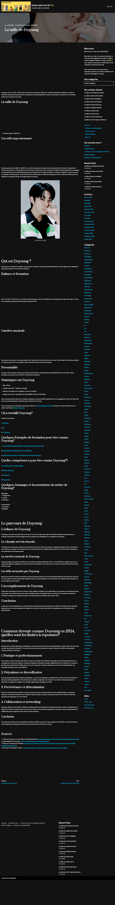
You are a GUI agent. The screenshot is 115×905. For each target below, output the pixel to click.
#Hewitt (86, 460)
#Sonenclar (88, 616)
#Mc (85, 523)
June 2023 (87, 215)
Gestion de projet (8, 470)
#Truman (87, 639)
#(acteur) (87, 248)
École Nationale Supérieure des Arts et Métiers (17, 451)
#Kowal (86, 505)
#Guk (86, 445)
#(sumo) (86, 316)
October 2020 (88, 233)
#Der (86, 412)
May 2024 (87, 200)
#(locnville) (87, 295)
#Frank (86, 433)
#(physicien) (88, 307)
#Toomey (87, 637)
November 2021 (89, 227)
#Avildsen (87, 349)
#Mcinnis (87, 526)
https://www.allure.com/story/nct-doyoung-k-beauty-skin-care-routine (45, 748)
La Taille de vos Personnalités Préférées (96, 152)
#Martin (86, 520)
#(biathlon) (87, 263)
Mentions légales (90, 134)
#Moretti (87, 532)
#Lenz (86, 511)
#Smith (86, 610)
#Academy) (87, 340)
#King (86, 502)
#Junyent (87, 487)
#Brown (86, 376)
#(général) (87, 281)
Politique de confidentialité (93, 128)
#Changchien (88, 388)
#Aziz (86, 352)
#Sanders (87, 598)
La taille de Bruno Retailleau (92, 99)
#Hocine (87, 463)
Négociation (6, 480)
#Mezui (86, 529)
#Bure (86, 382)
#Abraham (87, 334)
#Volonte (87, 648)
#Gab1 (86, 436)
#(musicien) (88, 299)
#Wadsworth (88, 651)
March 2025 (88, 197)
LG (3, 428)
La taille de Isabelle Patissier (93, 108)
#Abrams (87, 337)
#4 (85, 331)
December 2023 (89, 212)
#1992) (86, 322)
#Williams (87, 663)
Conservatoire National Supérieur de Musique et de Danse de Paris (23, 446)
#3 (85, 328)
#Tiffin (86, 633)
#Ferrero (87, 427)
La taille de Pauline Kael (91, 111)
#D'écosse (87, 403)
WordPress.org (89, 708)
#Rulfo (86, 586)
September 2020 (89, 236)
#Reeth (86, 568)
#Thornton (87, 630)
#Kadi (86, 490)
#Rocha (86, 577)
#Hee (86, 457)
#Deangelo (87, 406)
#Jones (86, 481)
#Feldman (87, 424)
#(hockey (87, 286)
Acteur (86, 678)
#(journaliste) (88, 290)
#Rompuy (87, 580)
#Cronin (86, 400)
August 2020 (88, 239)
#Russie (86, 589)
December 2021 (89, 224)
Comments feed (89, 705)
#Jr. (85, 484)
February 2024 (88, 209)
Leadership (6, 475)
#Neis (86, 541)
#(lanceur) (87, 292)
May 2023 (87, 218)
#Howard (87, 469)
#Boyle (86, 370)
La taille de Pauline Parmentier (93, 96)
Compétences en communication (13, 466)
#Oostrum (87, 547)
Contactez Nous (90, 131)
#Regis (86, 571)
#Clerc (86, 391)
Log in (86, 699)
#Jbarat (86, 475)
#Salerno (87, 595)
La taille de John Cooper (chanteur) (95, 120)
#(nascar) (87, 301)
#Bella (86, 358)
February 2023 (88, 221)
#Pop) (86, 562)
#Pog (86, 559)
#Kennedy (87, 496)
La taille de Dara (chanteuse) (93, 117)
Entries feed (88, 702)
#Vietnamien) (88, 642)
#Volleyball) (88, 645)
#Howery (87, 472)
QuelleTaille (10, 25)
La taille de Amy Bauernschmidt (94, 93)
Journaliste (87, 690)
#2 (85, 325)
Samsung (5, 423)
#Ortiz (86, 550)
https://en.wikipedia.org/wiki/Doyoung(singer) (35, 741)
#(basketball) (88, 260)
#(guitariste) (88, 284)
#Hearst (86, 454)
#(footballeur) (88, 278)
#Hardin (86, 448)
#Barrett (87, 355)
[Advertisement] (40, 55)
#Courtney (87, 397)
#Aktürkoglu (88, 343)
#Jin (85, 478)
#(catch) (87, 266)
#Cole (86, 394)
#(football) (87, 275)
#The (86, 628)
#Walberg (87, 654)
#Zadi (86, 669)
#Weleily (87, 660)
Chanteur (87, 681)
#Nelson (86, 544)
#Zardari (87, 675)
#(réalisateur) (88, 313)
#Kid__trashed (89, 499)
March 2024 (88, 206)
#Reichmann (88, 574)
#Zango (86, 672)
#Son (86, 613)
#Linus (86, 514)
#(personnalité (88, 304)
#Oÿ (85, 553)
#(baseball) (87, 257)
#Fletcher (87, 430)
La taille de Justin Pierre (91, 114)
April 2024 (87, 203)
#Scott (86, 601)
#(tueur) (86, 319)
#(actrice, (87, 251)
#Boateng (87, 361)
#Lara (86, 508)
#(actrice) (87, 254)
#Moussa (87, 538)
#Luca (86, 517)
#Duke (86, 415)
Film (85, 687)
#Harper (87, 451)
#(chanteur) (88, 269)
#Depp (86, 409)
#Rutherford (88, 592)
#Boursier (87, 364)
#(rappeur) (87, 310)
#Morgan (87, 535)
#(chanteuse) (88, 272)
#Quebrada (88, 565)
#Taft (86, 624)
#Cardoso (87, 385)
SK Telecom (6, 432)
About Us (87, 125)
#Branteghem (88, 373)
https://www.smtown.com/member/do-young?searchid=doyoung (59, 739)
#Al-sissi (87, 346)
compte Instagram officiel (44, 406)
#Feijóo (86, 421)
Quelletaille (12, 878)
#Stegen (87, 622)
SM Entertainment (18, 408)
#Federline (87, 418)
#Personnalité (88, 556)
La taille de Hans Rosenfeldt (93, 102)
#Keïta (86, 493)
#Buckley (87, 379)
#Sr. (85, 619)
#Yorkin (86, 666)
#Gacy (86, 439)
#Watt (86, 657)
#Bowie (86, 367)
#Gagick (87, 442)
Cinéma (86, 684)
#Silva (86, 607)
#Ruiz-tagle (87, 583)
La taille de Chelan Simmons (93, 105)
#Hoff (86, 466)
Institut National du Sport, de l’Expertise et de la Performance (22, 455)
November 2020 (89, 230)
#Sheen (86, 604)
